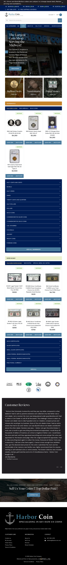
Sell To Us (38, 26)
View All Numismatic (33, 249)
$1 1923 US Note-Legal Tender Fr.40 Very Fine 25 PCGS (14, 323)
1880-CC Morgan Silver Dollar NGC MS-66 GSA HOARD (52, 133)
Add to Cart (19, 142)
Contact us (8, 538)
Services (46, 26)
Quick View (10, 142)
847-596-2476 (11, 9)
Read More (15, 68)
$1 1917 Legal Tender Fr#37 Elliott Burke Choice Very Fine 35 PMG (15, 288)
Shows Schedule (57, 26)
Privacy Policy (8, 545)
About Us (30, 26)
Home (23, 26)
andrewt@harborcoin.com (54, 540)
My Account (8, 540)
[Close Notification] (62, 3)
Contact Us (33, 495)
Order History (8, 542)
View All (14, 94)
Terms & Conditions (10, 547)
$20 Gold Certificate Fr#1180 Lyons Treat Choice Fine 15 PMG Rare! (52, 288)
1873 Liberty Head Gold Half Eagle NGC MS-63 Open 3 (15, 166)
